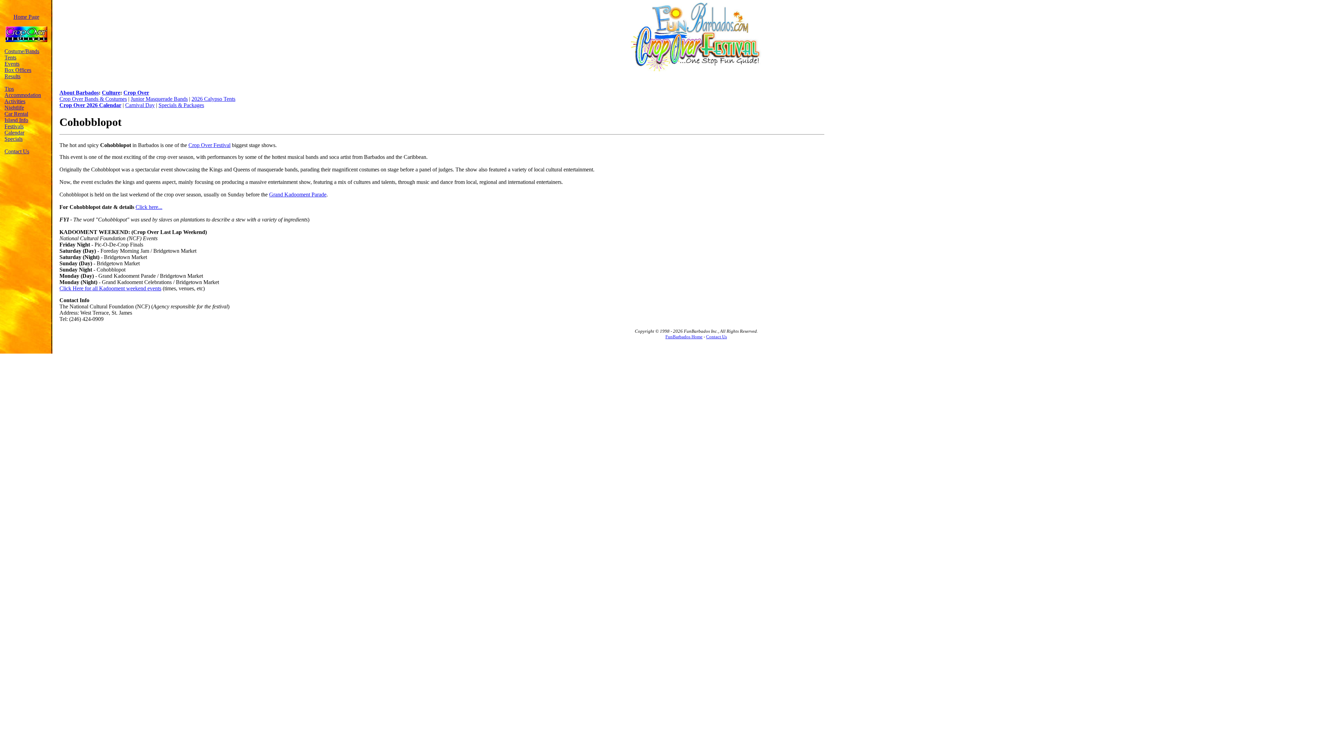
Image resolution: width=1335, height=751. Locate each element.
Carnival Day (140, 105)
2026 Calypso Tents (213, 99)
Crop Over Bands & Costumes (93, 99)
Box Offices (18, 70)
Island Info (16, 120)
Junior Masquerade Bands (159, 99)
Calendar (14, 133)
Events (12, 64)
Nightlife (14, 108)
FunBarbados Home (684, 336)
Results (13, 76)
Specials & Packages (181, 105)
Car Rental (16, 114)
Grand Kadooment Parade (297, 194)
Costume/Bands (22, 51)
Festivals (14, 126)
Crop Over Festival (209, 145)
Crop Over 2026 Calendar (90, 105)
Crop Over (136, 93)
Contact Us (17, 151)
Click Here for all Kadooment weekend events (110, 288)
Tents (10, 57)
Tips (9, 89)
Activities (15, 101)
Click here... (149, 207)
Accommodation (23, 95)
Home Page (26, 17)
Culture (111, 93)
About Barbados (79, 93)
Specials (14, 139)
